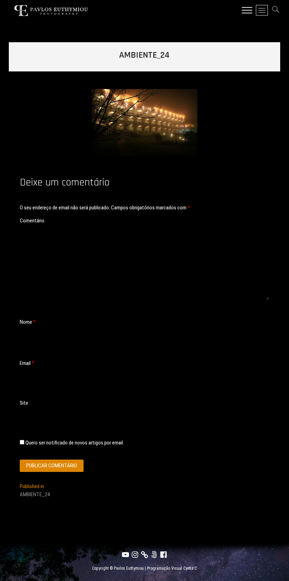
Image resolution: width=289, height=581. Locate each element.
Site (24, 403)
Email (27, 363)
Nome (28, 322)
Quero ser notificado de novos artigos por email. (74, 443)
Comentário (32, 220)
